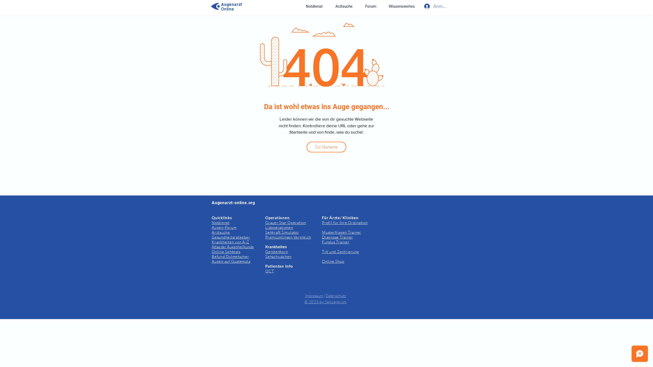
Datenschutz (336, 295)
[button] (401, 6)
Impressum (314, 295)
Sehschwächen (278, 256)
